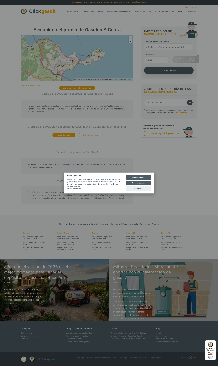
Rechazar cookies (138, 183)
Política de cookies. (74, 189)
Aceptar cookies (138, 177)
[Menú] (214, 341)
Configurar (138, 188)
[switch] (210, 357)
